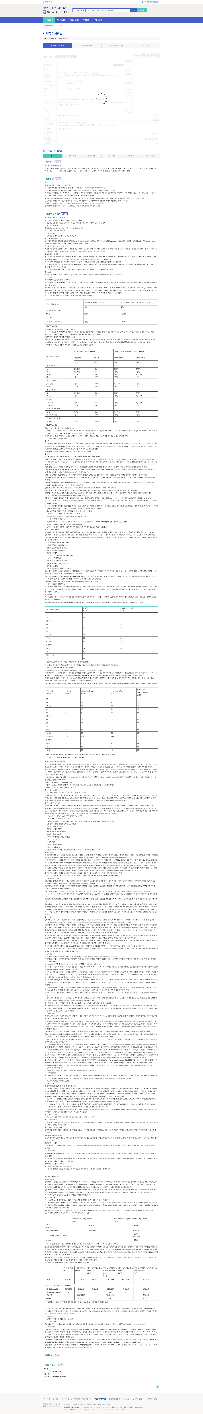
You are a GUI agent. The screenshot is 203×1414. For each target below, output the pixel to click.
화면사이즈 (48, 2)
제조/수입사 (150, 156)
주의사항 (111, 156)
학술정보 (86, 20)
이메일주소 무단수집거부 (82, 1399)
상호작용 (145, 45)
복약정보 (131, 156)
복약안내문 (87, 45)
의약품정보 (61, 20)
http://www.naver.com (59, 1377)
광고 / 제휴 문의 (138, 1399)
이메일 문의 (126, 1399)
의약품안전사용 (73, 20)
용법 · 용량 (91, 156)
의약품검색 (78, 10)
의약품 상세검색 (48, 25)
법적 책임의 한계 (114, 1399)
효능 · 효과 (72, 156)
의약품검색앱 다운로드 (151, 2)
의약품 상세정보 (57, 45)
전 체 (52, 156)
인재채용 (55, 1399)
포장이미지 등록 (151, 1399)
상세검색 (142, 10)
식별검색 (62, 25)
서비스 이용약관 (66, 1399)
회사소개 (98, 20)
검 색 (133, 10)
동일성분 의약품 (116, 45)
